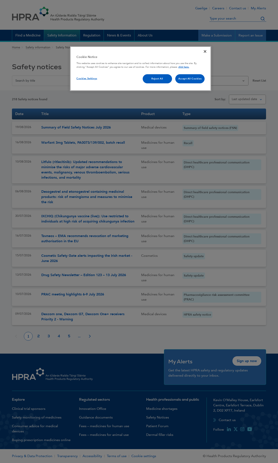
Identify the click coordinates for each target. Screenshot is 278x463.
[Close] (205, 51)
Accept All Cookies (190, 78)
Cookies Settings (86, 78)
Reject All (157, 78)
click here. (183, 67)
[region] (140, 68)
